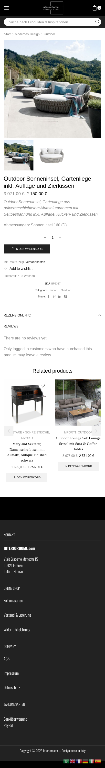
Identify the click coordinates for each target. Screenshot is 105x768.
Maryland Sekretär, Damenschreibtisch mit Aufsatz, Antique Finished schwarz (27, 452)
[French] (79, 761)
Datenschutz (12, 687)
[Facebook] (48, 296)
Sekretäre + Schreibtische (26, 432)
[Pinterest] (54, 296)
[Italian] (92, 761)
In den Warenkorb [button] (27, 477)
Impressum (11, 673)
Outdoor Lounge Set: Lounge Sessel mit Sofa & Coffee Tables (78, 443)
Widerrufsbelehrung (17, 629)
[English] (73, 761)
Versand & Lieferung (17, 615)
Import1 (54, 290)
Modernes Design (27, 34)
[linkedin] (60, 296)
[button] (10, 90)
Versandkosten (35, 261)
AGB (7, 659)
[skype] (65, 296)
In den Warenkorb (28, 248)
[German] (85, 761)
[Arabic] (66, 761)
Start (7, 34)
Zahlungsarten (13, 600)
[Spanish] (98, 761)
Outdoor (49, 34)
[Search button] (97, 22)
